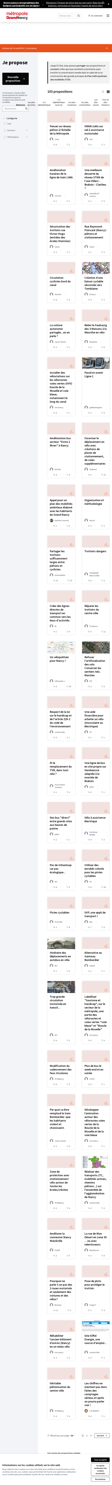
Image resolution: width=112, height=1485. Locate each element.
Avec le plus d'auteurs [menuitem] (105, 102)
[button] (10, 118)
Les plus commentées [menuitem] (85, 103)
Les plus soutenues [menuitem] (72, 103)
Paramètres (100, 1479)
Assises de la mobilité (13, 48)
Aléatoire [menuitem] (20, 105)
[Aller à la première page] (21, 15)
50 (72, 1435)
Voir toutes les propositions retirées (63, 1453)
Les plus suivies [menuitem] (96, 102)
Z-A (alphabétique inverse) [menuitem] (59, 102)
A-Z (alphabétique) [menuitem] (44, 103)
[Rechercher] (78, 15)
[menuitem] (15, 108)
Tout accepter (100, 1459)
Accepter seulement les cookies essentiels (100, 1469)
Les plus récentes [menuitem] (31, 103)
